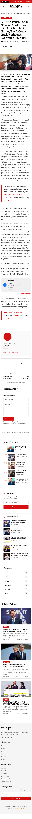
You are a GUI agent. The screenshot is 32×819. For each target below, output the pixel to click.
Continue (10, 419)
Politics (3, 748)
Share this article (10, 363)
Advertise (4, 773)
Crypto (3, 759)
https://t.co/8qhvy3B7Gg (13, 312)
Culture (3, 751)
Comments (26, 363)
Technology (4, 754)
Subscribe (17, 507)
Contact (3, 770)
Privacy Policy (5, 776)
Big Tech (3, 756)
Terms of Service (6, 779)
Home (3, 13)
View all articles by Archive (12, 352)
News (3, 746)
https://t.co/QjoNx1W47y (13, 194)
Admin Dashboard (6, 781)
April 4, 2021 (8, 200)
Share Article (8, 46)
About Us (3, 768)
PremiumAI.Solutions (18, 808)
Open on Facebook (26, 293)
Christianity (9, 13)
